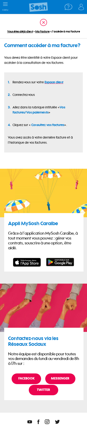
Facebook (26, 378)
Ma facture (42, 31)
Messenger (60, 378)
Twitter (43, 390)
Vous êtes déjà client (20, 31)
